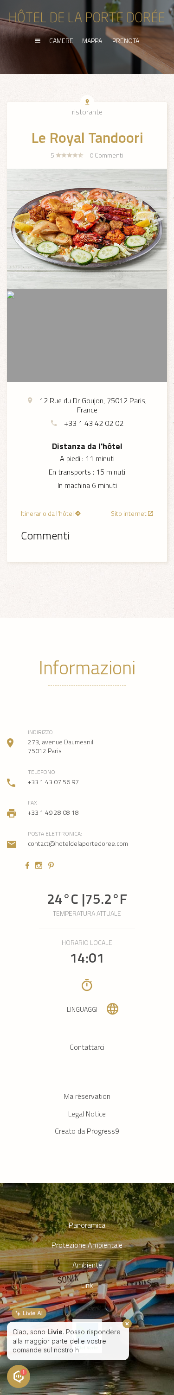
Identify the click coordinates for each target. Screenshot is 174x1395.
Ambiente (87, 1265)
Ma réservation (87, 1096)
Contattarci (87, 1047)
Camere (61, 40)
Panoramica (87, 1225)
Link (87, 1285)
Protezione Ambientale (87, 1245)
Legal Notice (87, 1113)
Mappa (92, 40)
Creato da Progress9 (87, 1130)
